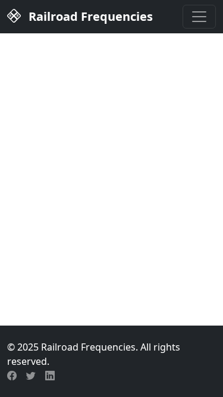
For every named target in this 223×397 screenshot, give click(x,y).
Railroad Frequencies (89, 16)
